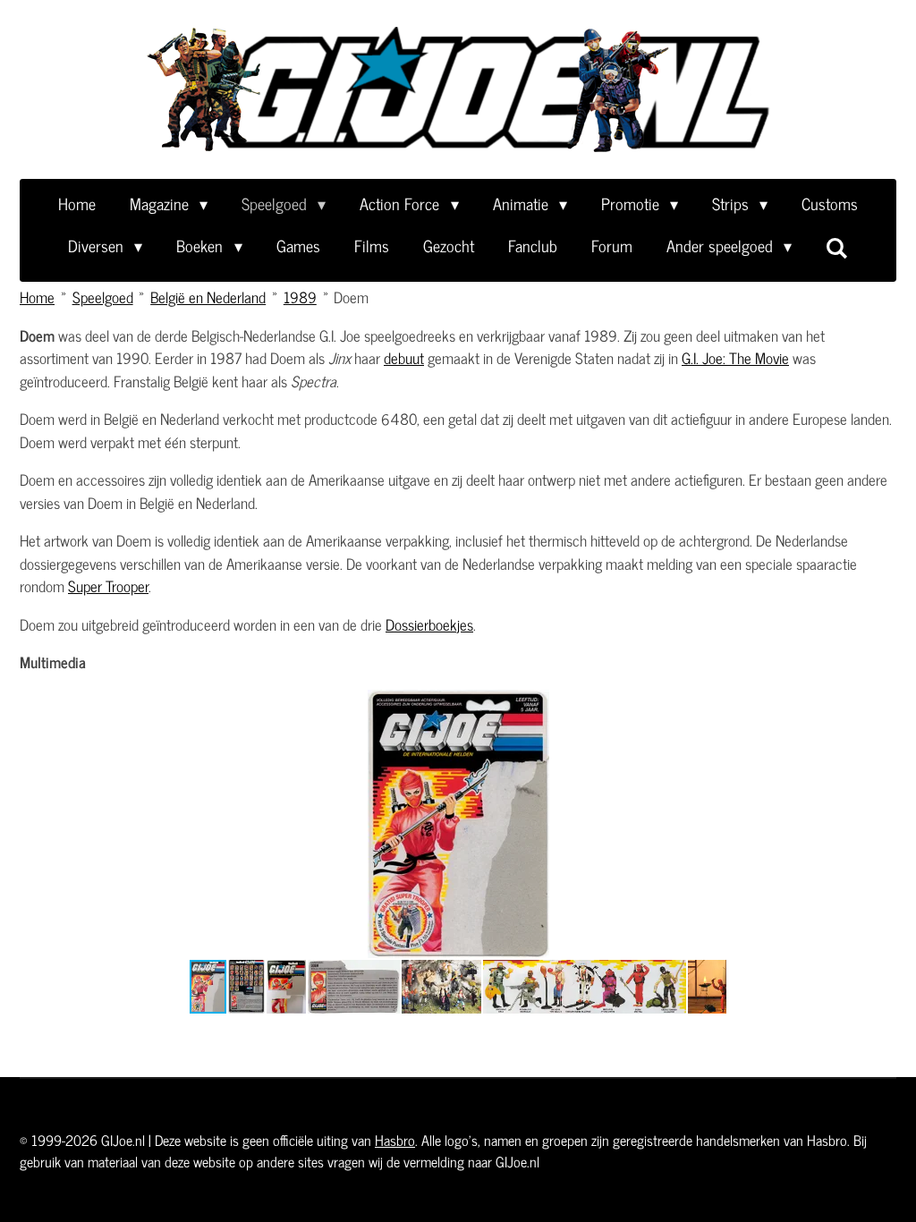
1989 (300, 297)
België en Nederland (208, 297)
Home (37, 297)
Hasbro (395, 1139)
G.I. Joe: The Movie (735, 357)
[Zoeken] (837, 247)
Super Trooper (108, 585)
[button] (710, 706)
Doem (351, 297)
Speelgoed (102, 297)
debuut (404, 357)
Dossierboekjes (429, 624)
